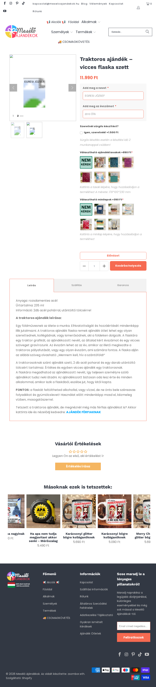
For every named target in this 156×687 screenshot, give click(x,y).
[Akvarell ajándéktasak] (100, 177)
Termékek (49, 611)
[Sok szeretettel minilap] (100, 209)
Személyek (50, 604)
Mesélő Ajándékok (28, 674)
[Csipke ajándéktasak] (114, 177)
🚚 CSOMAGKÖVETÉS (56, 618)
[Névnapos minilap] (114, 209)
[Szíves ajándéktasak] (86, 177)
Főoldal (47, 589)
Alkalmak (49, 596)
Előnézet (113, 255)
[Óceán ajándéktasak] (114, 162)
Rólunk (37, 11)
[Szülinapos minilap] (114, 224)
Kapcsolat (116, 4)
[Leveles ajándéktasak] (100, 162)
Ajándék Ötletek (90, 633)
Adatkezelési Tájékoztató (96, 615)
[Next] (146, 521)
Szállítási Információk (94, 589)
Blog (84, 4)
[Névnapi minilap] (100, 224)
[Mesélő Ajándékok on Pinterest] (17, 4)
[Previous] (11, 521)
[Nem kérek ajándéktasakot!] (86, 162)
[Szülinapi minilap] (128, 209)
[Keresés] (147, 32)
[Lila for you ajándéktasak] (128, 162)
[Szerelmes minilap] (86, 224)
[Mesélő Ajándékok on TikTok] (23, 4)
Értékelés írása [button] (78, 466)
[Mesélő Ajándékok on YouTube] (4, 11)
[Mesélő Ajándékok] (21, 32)
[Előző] (13, 88)
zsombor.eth (76, 674)
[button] (91, 22)
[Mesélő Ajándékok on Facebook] (4, 4)
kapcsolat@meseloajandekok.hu (56, 4)
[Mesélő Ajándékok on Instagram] (10, 4)
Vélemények (98, 4)
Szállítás (77, 285)
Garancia (123, 285)
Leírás (31, 285)
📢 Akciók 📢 (51, 582)
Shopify (27, 678)
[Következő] (72, 88)
